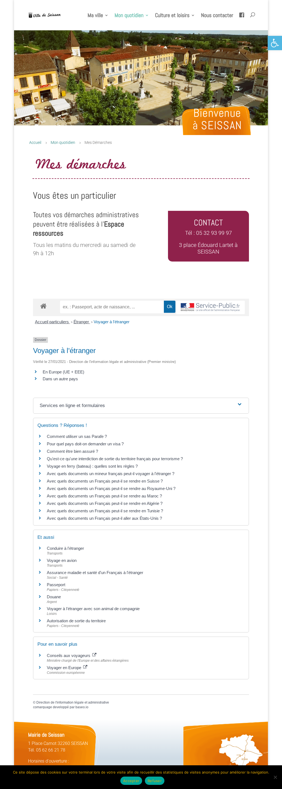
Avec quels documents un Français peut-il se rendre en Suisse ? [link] (105, 481)
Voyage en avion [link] (62, 560)
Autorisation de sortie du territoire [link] (76, 620)
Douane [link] (54, 596)
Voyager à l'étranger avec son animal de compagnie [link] (93, 608)
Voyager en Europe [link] (64, 667)
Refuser (155, 781)
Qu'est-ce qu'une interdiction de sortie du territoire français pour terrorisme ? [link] (115, 458)
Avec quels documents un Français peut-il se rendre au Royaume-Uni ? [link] (111, 488)
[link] (275, 43)
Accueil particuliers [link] (52, 321)
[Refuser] (275, 777)
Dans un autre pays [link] (60, 378)
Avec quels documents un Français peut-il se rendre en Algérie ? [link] (104, 503)
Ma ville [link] (95, 16)
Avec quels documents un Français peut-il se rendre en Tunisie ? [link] (105, 510)
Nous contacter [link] (217, 16)
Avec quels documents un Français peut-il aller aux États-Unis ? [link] (104, 518)
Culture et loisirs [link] (172, 16)
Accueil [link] (35, 142)
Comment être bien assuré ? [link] (72, 451)
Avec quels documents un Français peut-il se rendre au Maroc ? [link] (104, 496)
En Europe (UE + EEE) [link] (63, 372)
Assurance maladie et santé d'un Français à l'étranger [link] (95, 572)
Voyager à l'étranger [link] (111, 321)
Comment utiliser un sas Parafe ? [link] (77, 436)
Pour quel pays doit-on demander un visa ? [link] (85, 443)
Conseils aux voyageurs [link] (69, 655)
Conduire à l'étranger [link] (65, 548)
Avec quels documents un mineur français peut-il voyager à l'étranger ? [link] (110, 473)
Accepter (131, 781)
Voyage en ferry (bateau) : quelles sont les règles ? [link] (92, 466)
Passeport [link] (56, 584)
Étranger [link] (82, 321)
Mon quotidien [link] (129, 16)
